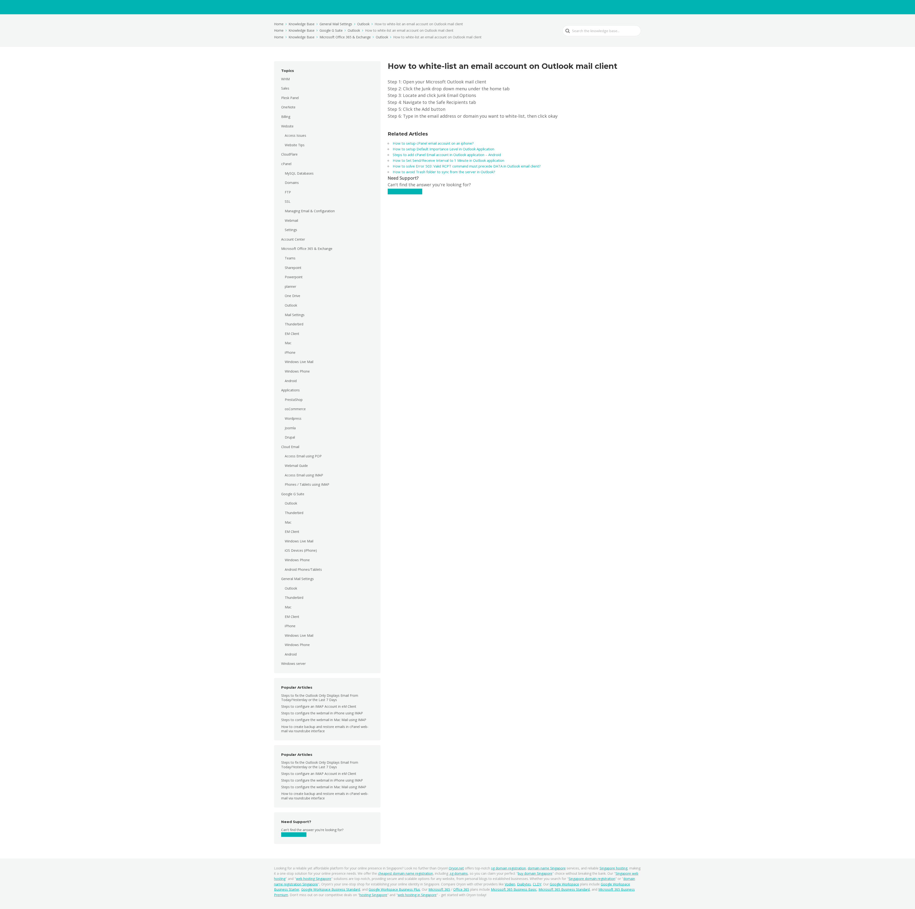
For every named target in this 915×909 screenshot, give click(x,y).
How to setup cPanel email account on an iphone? (434, 143)
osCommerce (295, 409)
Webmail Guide (296, 465)
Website (287, 126)
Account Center (293, 239)
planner (290, 286)
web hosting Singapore (313, 878)
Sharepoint (293, 267)
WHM (285, 79)
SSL (287, 201)
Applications (290, 390)
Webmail (291, 220)
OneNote (288, 107)
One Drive (292, 295)
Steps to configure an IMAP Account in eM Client (318, 706)
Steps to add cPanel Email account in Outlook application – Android (447, 154)
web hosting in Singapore (417, 895)
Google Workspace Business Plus (394, 889)
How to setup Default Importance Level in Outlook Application (443, 148)
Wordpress (293, 418)
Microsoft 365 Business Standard (564, 889)
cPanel (286, 164)
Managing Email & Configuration (310, 211)
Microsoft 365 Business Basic (514, 889)
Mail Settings (295, 315)
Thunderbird (294, 324)
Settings (291, 229)
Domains (292, 182)
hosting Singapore (373, 895)
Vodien (510, 884)
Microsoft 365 (439, 889)
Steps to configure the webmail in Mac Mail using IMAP (323, 719)
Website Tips (295, 145)
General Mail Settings (297, 578)
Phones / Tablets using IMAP (307, 484)
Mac (288, 343)
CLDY (537, 884)
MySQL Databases (299, 173)
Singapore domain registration (592, 878)
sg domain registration (508, 868)
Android (291, 381)
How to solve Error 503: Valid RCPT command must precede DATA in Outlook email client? (467, 166)
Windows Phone (297, 371)
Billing (285, 116)
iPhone (290, 352)
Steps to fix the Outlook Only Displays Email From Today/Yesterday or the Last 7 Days (319, 697)
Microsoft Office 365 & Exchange (306, 248)
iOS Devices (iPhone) (301, 550)
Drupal (290, 437)
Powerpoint (294, 277)
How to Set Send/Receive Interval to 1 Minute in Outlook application (448, 160)
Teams (290, 258)
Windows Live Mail (299, 361)
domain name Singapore (547, 868)
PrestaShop (294, 399)
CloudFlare (289, 154)
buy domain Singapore (535, 873)
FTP (288, 192)
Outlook (291, 305)
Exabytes (524, 884)
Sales (285, 88)
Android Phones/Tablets (303, 569)
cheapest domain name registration (405, 873)
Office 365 (461, 889)
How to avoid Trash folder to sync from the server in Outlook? (444, 171)
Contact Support (293, 834)
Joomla (290, 428)
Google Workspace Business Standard (330, 889)
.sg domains (458, 873)
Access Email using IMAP (304, 475)
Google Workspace (564, 884)
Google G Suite (292, 494)
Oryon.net (456, 868)
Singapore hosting (613, 868)
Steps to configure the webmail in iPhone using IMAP (322, 713)
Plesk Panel (290, 98)
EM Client (292, 333)
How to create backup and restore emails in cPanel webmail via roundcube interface (324, 728)
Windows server (293, 663)
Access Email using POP (303, 456)
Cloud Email (290, 446)
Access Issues (295, 135)
